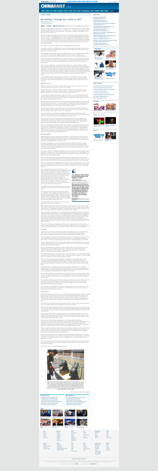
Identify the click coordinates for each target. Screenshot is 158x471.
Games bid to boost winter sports (99, 78)
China (47, 10)
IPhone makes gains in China (100, 98)
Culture (79, 10)
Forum (106, 10)
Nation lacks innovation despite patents (50, 403)
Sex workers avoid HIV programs (48, 404)
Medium (59, 25)
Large (57, 25)
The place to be (111, 110)
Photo (92, 10)
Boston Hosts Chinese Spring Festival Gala (99, 126)
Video (101, 10)
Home (43, 10)
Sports (65, 10)
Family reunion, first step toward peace (74, 403)
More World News (70, 395)
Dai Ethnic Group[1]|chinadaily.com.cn (101, 38)
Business (60, 10)
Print (44, 25)
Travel (70, 10)
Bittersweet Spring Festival (110, 140)
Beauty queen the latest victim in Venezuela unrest (70, 418)
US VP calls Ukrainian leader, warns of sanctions (104, 89)
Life (74, 10)
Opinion (97, 10)
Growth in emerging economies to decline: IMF (103, 94)
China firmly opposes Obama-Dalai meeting (103, 86)
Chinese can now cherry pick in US (101, 93)
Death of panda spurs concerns (99, 58)
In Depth (48, 14)
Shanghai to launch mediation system (49, 397)
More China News (45, 395)
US (51, 10)
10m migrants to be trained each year (49, 398)
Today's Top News (97, 83)
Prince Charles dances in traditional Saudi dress (81, 427)
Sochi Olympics (110, 78)
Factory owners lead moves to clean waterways (51, 401)
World (55, 10)
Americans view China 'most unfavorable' (102, 87)
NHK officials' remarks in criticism (73, 404)
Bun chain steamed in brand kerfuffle (49, 400)
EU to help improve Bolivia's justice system (75, 397)
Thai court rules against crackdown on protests (76, 401)
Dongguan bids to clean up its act (110, 68)
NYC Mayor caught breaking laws (100, 96)
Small (63, 25)
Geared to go (99, 110)
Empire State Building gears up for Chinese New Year (110, 125)
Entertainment (85, 10)
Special (95, 130)
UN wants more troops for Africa (73, 398)
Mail (50, 25)
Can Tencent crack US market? (100, 91)
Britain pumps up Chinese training (73, 400)
